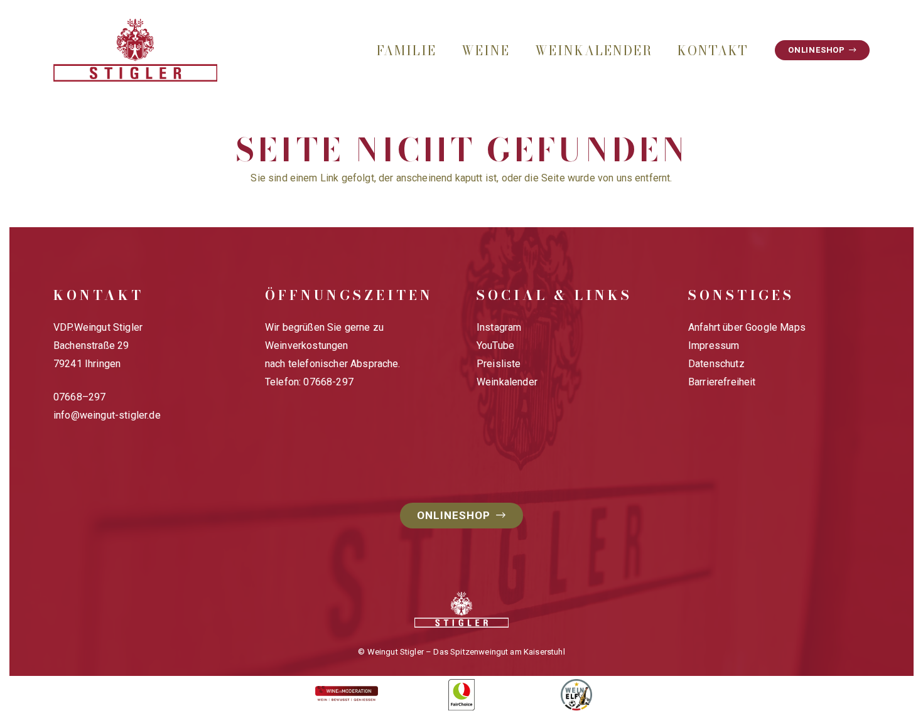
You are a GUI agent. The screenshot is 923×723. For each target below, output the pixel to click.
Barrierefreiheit (722, 382)
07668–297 (79, 397)
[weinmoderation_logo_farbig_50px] (347, 695)
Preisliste (499, 364)
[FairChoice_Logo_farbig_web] (461, 694)
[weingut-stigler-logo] (135, 50)
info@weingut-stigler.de (107, 415)
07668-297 (328, 382)
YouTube (495, 345)
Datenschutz (716, 364)
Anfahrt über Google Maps (747, 327)
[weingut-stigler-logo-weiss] (461, 610)
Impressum (713, 345)
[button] (448, 50)
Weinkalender (507, 382)
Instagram (499, 327)
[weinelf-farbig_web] (576, 694)
